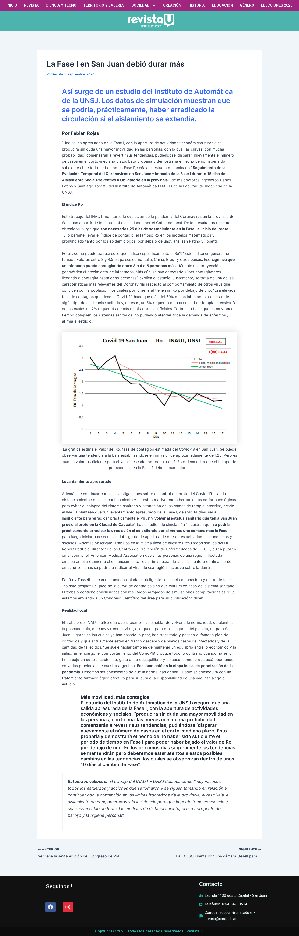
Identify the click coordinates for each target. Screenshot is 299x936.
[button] (144, 5)
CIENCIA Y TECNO (61, 5)
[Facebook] (50, 907)
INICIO (12, 5)
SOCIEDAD (141, 5)
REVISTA (31, 5)
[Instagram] (68, 907)
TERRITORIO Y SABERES (104, 5)
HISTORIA (196, 5)
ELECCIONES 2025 (276, 5)
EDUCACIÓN (222, 5)
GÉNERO (247, 5)
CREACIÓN (172, 5)
